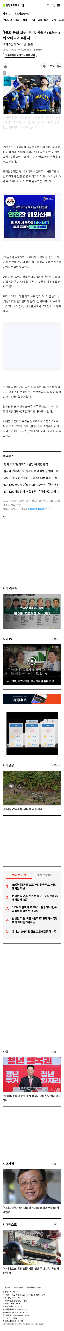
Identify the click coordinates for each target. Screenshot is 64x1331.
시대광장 (8, 765)
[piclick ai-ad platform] (17, 76)
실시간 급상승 (45, 875)
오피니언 (7, 20)
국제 (53, 20)
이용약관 (6, 1287)
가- (44, 66)
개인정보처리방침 (33, 1287)
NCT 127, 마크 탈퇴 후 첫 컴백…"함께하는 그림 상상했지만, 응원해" (32, 491)
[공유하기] (48, 5)
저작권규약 (18, 1287)
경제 (25, 20)
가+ (58, 66)
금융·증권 (43, 20)
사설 (5, 1051)
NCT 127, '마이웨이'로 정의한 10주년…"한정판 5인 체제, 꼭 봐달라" (32, 485)
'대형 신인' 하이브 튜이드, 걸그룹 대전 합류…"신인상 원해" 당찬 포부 (32, 478)
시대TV (7, 639)
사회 (61, 20)
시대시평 (8, 1163)
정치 (17, 20)
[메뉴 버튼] (58, 5)
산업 (32, 20)
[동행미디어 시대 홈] (13, 5)
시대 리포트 (10, 588)
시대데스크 (10, 1224)
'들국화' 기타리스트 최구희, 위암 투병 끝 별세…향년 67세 (32, 471)
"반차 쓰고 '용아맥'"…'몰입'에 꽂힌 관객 (25, 464)
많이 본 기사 (19, 875)
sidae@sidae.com (37, 508)
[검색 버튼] (53, 5)
